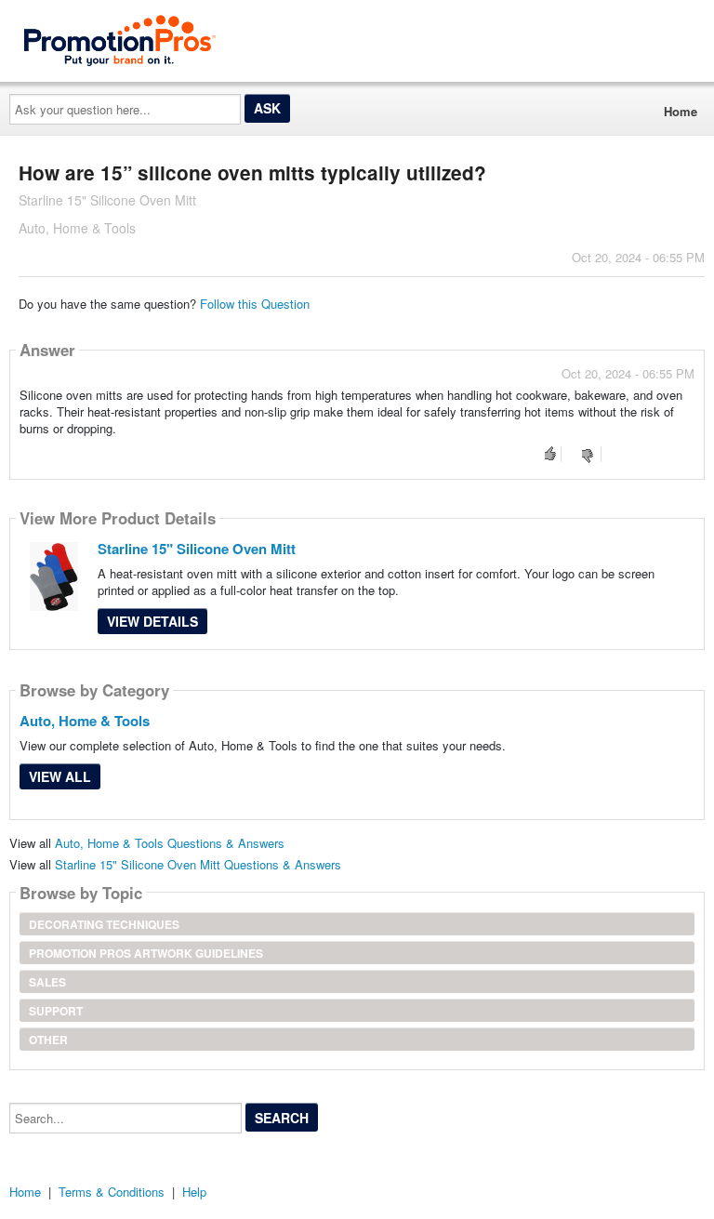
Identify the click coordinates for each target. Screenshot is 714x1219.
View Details (152, 621)
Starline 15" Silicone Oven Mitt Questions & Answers (198, 864)
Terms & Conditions (112, 1191)
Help (194, 1191)
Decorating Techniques (104, 924)
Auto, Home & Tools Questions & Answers (169, 843)
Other (48, 1039)
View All (60, 776)
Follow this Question (255, 303)
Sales (47, 982)
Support (56, 1010)
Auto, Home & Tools (85, 720)
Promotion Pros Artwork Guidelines (146, 953)
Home (680, 111)
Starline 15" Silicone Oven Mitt (197, 548)
